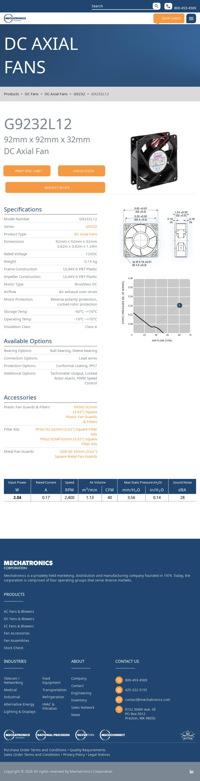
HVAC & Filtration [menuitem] (49, 706)
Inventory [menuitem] (79, 700)
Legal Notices (99, 754)
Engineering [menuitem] (81, 693)
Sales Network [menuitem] (82, 707)
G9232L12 (100, 93)
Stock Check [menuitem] (13, 647)
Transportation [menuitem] (54, 689)
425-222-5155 (136, 689)
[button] (156, 6)
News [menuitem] (75, 714)
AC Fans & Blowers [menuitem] (19, 611)
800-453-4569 (136, 680)
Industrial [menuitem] (12, 697)
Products (11, 93)
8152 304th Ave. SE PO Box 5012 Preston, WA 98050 (140, 713)
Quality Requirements (88, 750)
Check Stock (83, 171)
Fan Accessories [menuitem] (17, 633)
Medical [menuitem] (10, 689)
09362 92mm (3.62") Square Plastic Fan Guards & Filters (81, 414)
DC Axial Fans (56, 93)
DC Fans (32, 93)
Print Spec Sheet (29, 171)
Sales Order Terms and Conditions (32, 754)
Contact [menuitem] (77, 685)
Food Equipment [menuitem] (51, 680)
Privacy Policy (74, 754)
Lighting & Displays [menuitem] (20, 711)
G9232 (79, 93)
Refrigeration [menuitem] (53, 697)
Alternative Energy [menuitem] (19, 704)
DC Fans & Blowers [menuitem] (19, 618)
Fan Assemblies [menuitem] (16, 640)
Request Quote (57, 188)
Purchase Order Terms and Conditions (35, 750)
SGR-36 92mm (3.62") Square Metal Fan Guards (76, 454)
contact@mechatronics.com (147, 699)
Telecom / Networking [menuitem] (13, 680)
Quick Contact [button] (171, 18)
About (77, 661)
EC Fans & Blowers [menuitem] (19, 626)
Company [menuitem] (79, 678)
